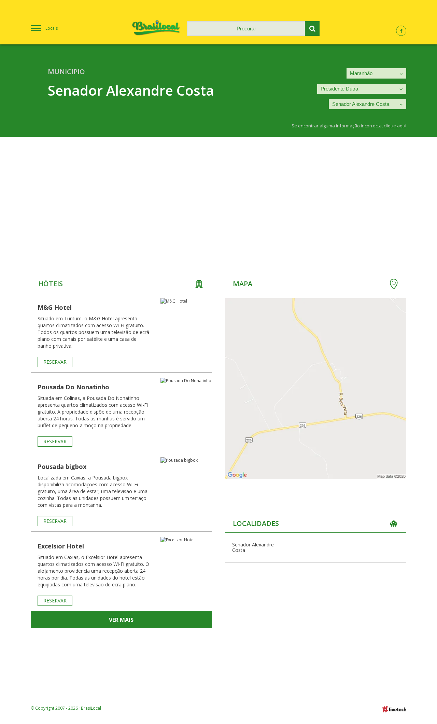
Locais (51, 28)
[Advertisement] (218, 188)
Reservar (55, 362)
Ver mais (121, 620)
